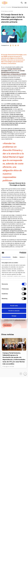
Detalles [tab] (15, 257)
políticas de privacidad (20, 320)
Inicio (4, 7)
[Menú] (25, 3)
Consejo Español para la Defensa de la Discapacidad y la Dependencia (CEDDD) (13, 72)
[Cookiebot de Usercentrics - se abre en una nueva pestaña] (19, 253)
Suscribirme (7, 325)
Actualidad (8, 7)
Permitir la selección (14, 310)
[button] (20, 373)
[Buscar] (22, 3)
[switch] (24, 289)
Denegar (14, 316)
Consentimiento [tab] (6, 257)
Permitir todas (14, 305)
